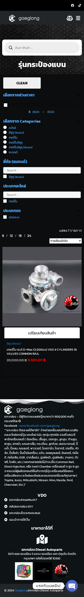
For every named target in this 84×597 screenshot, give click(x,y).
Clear (22, 83)
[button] (79, 18)
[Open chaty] (72, 586)
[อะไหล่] (5, 127)
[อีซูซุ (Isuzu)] (5, 132)
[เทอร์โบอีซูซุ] (5, 142)
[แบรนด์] (5, 152)
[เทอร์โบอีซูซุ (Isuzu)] (5, 147)
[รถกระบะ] (5, 217)
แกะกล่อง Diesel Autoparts (42, 549)
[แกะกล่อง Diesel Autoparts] (42, 539)
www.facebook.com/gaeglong (39, 425)
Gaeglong (21, 590)
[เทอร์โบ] (5, 137)
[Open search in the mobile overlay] (42, 48)
